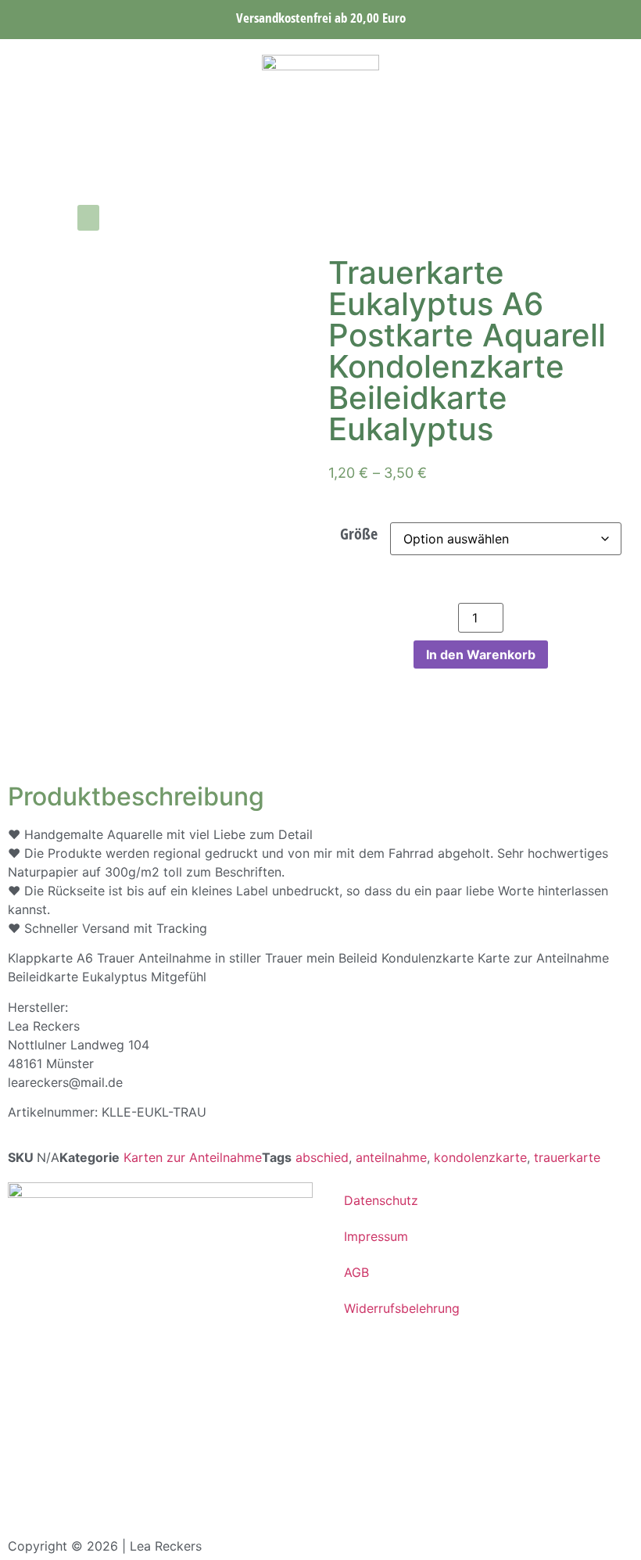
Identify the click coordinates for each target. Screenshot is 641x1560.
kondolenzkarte (480, 1157)
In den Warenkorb (480, 654)
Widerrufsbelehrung (402, 1308)
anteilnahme (391, 1157)
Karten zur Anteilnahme (193, 1157)
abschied (322, 1157)
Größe (359, 534)
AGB (356, 1272)
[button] (88, 218)
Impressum (376, 1236)
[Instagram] (19, 218)
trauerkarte (567, 1157)
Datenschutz (381, 1200)
